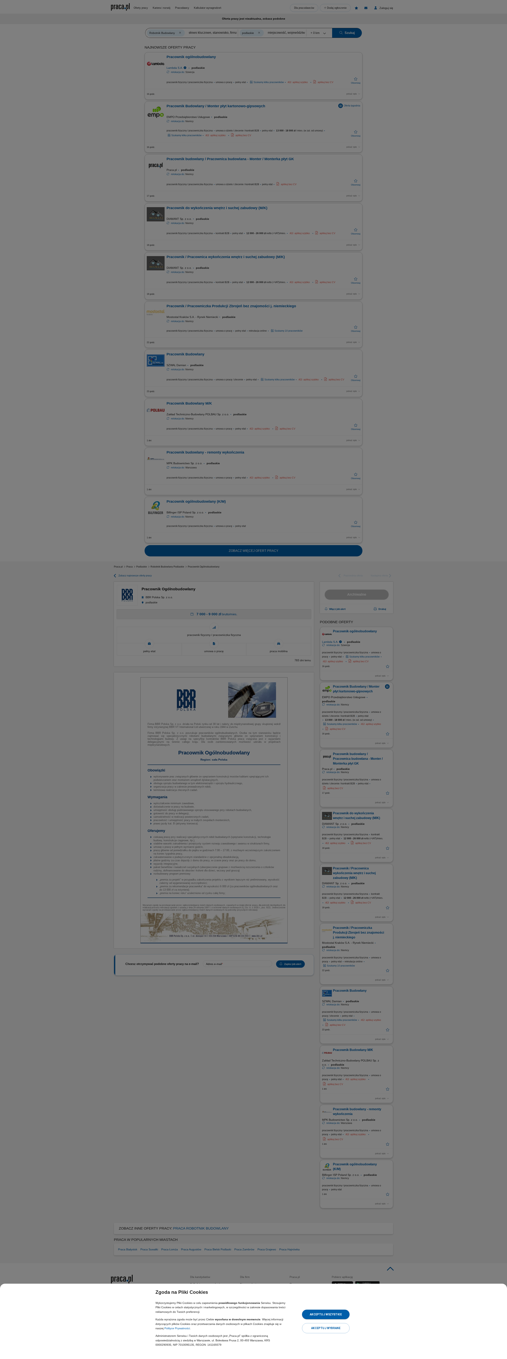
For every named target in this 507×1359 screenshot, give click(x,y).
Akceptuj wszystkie (326, 1314)
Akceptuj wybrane (325, 1328)
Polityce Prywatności (177, 1328)
